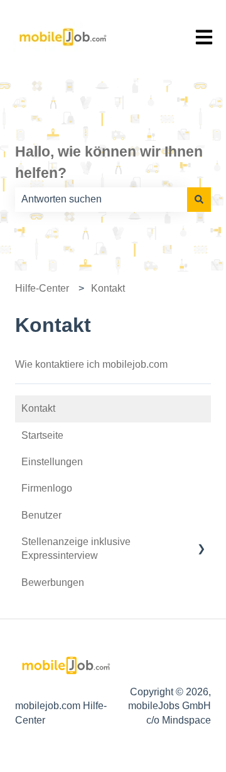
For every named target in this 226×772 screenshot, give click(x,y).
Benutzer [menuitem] (41, 515)
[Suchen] (199, 199)
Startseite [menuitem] (42, 435)
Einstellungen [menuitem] (52, 461)
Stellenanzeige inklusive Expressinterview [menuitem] (76, 548)
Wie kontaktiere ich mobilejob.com (91, 364)
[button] (201, 543)
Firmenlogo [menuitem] (46, 488)
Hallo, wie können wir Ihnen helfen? (109, 162)
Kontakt (108, 288)
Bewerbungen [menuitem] (52, 582)
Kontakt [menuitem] (38, 408)
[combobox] (101, 199)
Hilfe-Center (42, 288)
